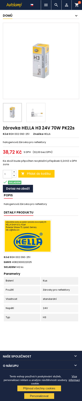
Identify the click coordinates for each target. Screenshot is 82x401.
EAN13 (7, 262)
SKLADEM (10, 267)
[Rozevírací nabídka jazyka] (32, 4)
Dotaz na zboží (18, 188)
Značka (38, 134)
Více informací (74, 378)
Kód (5, 134)
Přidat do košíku (36, 173)
